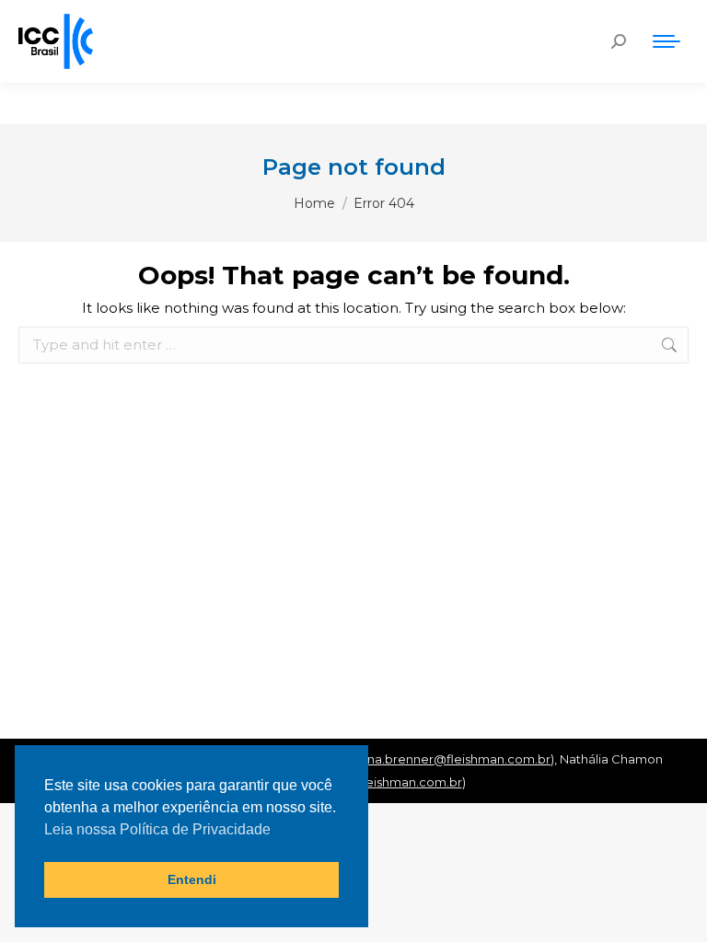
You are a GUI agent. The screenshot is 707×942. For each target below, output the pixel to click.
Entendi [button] (192, 879)
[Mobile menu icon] (666, 41)
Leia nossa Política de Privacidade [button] (157, 829)
